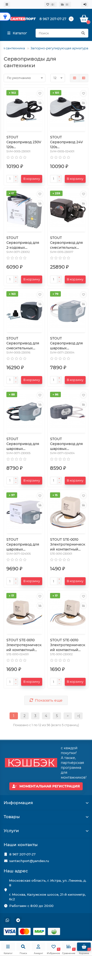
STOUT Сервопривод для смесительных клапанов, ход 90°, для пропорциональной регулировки (23, 343)
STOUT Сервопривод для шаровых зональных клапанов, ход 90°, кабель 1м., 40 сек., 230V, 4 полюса (66, 343)
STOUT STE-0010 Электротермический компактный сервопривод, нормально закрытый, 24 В (23, 645)
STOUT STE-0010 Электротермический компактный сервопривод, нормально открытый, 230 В (67, 645)
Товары (12, 816)
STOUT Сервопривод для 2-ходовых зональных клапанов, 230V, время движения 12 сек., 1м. (22, 243)
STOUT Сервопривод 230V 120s (23, 142)
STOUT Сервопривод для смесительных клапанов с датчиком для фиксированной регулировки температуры (66, 243)
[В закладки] (40, 93)
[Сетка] (74, 78)
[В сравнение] (40, 102)
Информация (18, 802)
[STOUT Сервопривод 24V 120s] (68, 110)
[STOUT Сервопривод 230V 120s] (24, 110)
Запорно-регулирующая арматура (59, 48)
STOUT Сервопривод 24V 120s (66, 142)
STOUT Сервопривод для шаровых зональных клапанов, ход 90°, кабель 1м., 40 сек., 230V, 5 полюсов (22, 444)
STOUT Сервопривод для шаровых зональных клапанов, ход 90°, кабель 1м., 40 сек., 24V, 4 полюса (66, 444)
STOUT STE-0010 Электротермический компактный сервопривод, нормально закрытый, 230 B (67, 544)
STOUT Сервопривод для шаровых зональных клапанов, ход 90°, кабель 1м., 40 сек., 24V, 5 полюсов (22, 544)
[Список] (83, 78)
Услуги (11, 830)
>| (78, 716)
